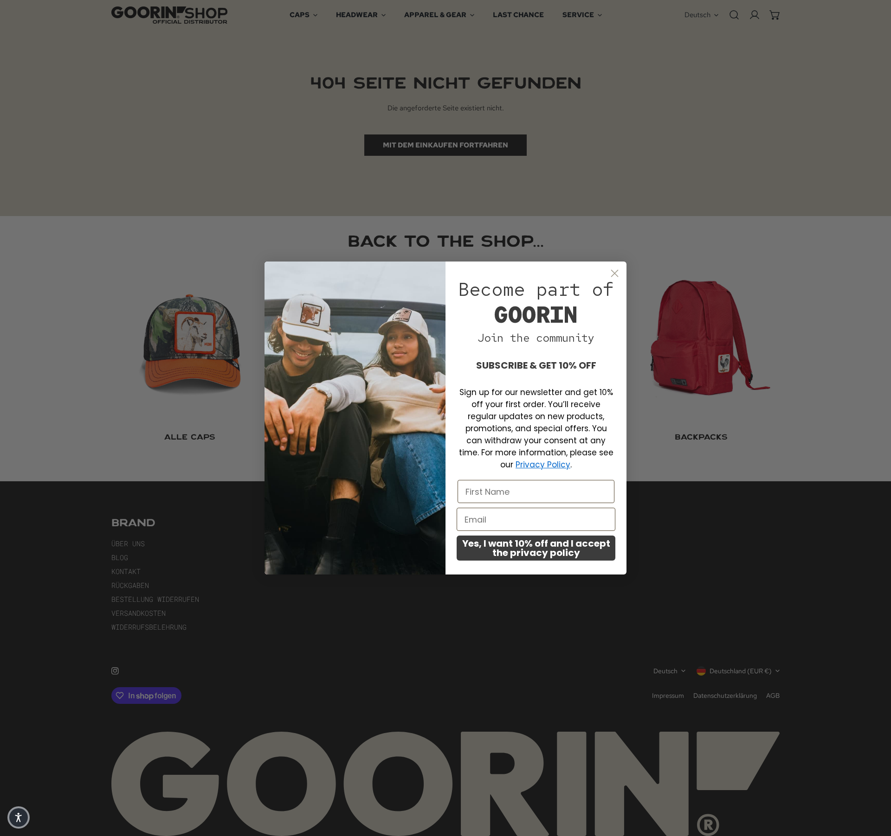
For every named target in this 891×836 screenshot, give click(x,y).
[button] (18, 817)
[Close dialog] (615, 273)
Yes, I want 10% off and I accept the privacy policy (536, 548)
